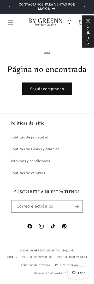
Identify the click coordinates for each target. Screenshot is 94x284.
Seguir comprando (47, 88)
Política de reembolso (37, 257)
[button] (10, 22)
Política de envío (66, 265)
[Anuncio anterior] (9, 7)
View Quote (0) (87, 32)
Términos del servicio (35, 265)
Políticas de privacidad (29, 137)
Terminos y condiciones (30, 160)
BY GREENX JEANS (42, 250)
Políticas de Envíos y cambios (35, 149)
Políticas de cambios (27, 173)
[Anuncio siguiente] (84, 7)
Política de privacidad (72, 257)
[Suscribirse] (77, 206)
